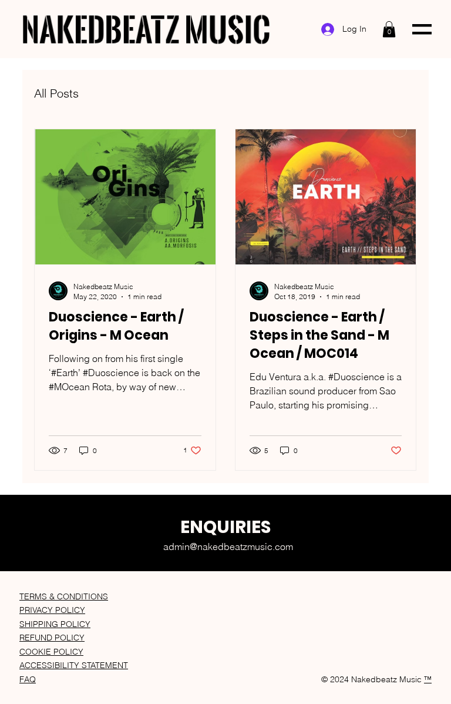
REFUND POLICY (52, 637)
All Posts (56, 93)
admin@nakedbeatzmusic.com (228, 546)
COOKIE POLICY (51, 651)
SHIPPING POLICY (54, 624)
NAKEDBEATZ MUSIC (145, 29)
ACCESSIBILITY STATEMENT (73, 665)
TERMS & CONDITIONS (63, 596)
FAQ (27, 679)
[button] (389, 29)
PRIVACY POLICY (52, 610)
